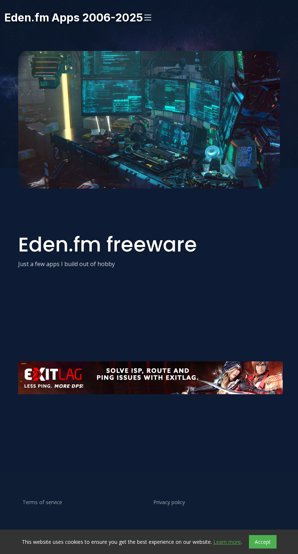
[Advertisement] (149, 419)
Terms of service (42, 502)
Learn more (227, 541)
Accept (263, 541)
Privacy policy (169, 502)
